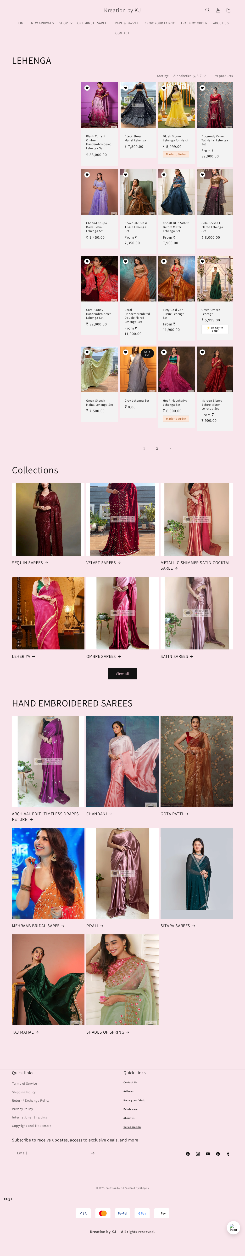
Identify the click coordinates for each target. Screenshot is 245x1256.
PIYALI (92, 925)
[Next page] (170, 448)
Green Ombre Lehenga (210, 312)
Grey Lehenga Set (137, 401)
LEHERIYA (21, 656)
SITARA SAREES (175, 925)
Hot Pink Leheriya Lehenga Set (175, 403)
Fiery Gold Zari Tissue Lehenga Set (173, 314)
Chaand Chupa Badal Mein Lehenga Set (96, 227)
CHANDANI (96, 813)
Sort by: (163, 76)
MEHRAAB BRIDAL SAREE (36, 925)
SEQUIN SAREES (27, 562)
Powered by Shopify (136, 1188)
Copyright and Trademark (31, 1125)
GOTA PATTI (172, 813)
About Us (129, 1118)
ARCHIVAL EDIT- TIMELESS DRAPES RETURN (45, 816)
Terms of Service (24, 1083)
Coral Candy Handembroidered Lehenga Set (98, 314)
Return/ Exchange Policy (31, 1100)
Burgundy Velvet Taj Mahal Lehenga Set (214, 140)
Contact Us (130, 1082)
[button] (65, 23)
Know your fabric (134, 1100)
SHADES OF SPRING (105, 1032)
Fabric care (130, 1109)
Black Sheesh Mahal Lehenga (135, 138)
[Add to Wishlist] (87, 88)
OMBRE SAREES (101, 656)
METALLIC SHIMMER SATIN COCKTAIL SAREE (196, 565)
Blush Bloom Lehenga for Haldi (175, 138)
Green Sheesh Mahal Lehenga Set (99, 403)
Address (128, 1091)
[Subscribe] (92, 1153)
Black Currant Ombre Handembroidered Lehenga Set (98, 142)
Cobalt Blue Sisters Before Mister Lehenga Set (176, 227)
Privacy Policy (22, 1109)
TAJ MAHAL (23, 1032)
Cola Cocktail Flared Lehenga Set (212, 227)
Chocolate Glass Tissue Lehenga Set (136, 227)
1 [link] (144, 448)
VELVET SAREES (101, 562)
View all (122, 673)
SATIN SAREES (174, 656)
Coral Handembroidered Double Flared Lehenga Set (137, 316)
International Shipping (29, 1117)
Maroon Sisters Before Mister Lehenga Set (211, 405)
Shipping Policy (24, 1092)
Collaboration (132, 1127)
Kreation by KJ (115, 1188)
